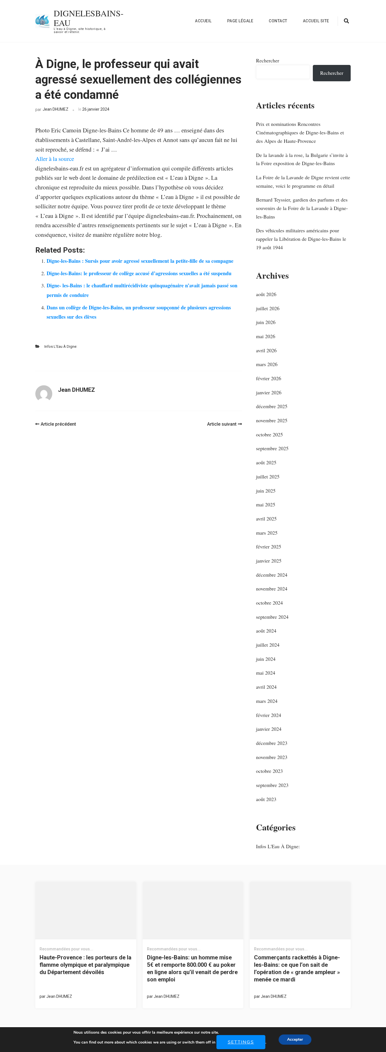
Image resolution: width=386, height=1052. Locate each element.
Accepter (295, 1039)
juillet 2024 (267, 644)
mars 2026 (266, 364)
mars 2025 (266, 532)
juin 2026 (266, 322)
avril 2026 (266, 350)
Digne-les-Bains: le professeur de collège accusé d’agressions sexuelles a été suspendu (139, 273)
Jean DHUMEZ (55, 109)
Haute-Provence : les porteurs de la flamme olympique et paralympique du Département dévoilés (85, 965)
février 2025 (268, 546)
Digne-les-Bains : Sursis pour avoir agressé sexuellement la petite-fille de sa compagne (140, 260)
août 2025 (266, 462)
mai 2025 (265, 504)
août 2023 (266, 799)
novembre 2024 (271, 588)
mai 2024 (265, 672)
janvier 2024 (268, 728)
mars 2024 (266, 700)
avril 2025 (266, 518)
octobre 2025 (269, 434)
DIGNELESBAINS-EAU (88, 17)
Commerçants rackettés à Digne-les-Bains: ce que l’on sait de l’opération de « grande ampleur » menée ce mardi (297, 968)
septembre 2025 (272, 448)
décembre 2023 (271, 743)
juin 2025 (266, 490)
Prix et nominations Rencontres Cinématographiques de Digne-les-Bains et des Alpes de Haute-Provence (300, 132)
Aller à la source (54, 159)
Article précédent (58, 424)
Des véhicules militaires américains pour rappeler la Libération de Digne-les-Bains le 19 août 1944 (301, 238)
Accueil (203, 21)
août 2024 (266, 630)
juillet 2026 (267, 308)
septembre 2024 (272, 616)
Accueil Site (316, 21)
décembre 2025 (271, 406)
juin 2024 (266, 658)
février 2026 (268, 378)
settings (241, 1042)
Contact (278, 21)
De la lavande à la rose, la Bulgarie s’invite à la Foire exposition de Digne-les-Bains (302, 159)
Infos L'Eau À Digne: (60, 346)
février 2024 (268, 715)
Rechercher (267, 60)
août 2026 (266, 294)
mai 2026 (265, 336)
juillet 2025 (267, 476)
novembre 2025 (271, 420)
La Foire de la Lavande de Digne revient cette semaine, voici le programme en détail (303, 181)
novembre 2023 (271, 757)
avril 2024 (266, 686)
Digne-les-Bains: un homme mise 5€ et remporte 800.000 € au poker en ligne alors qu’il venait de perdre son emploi (192, 968)
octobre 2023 (269, 770)
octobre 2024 (269, 602)
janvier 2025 (268, 560)
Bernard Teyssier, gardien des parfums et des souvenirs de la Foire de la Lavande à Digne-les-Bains (302, 208)
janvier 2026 (268, 392)
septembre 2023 (272, 785)
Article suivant (222, 424)
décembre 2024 (271, 574)
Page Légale (240, 21)
